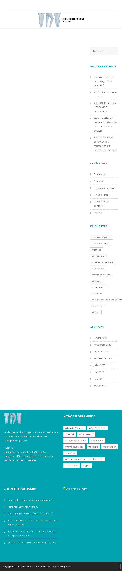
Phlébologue (101, 194)
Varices (98, 212)
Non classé (100, 174)
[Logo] (61, 20)
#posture (97, 281)
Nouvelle (99, 181)
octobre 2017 (101, 351)
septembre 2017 (103, 358)
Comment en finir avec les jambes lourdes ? (104, 81)
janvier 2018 (100, 337)
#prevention (98, 287)
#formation (98, 268)
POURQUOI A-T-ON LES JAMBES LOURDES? (105, 107)
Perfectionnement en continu (22, 507)
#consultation (99, 256)
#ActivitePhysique (101, 237)
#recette (97, 293)
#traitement (98, 306)
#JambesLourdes (101, 274)
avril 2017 (99, 379)
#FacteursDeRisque (102, 262)
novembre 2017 (102, 344)
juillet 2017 (99, 365)
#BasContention (100, 243)
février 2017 (100, 385)
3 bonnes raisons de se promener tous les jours (31, 542)
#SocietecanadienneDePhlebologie (84, 459)
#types (95, 312)
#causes (96, 250)
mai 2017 (99, 372)
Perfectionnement (104, 188)
